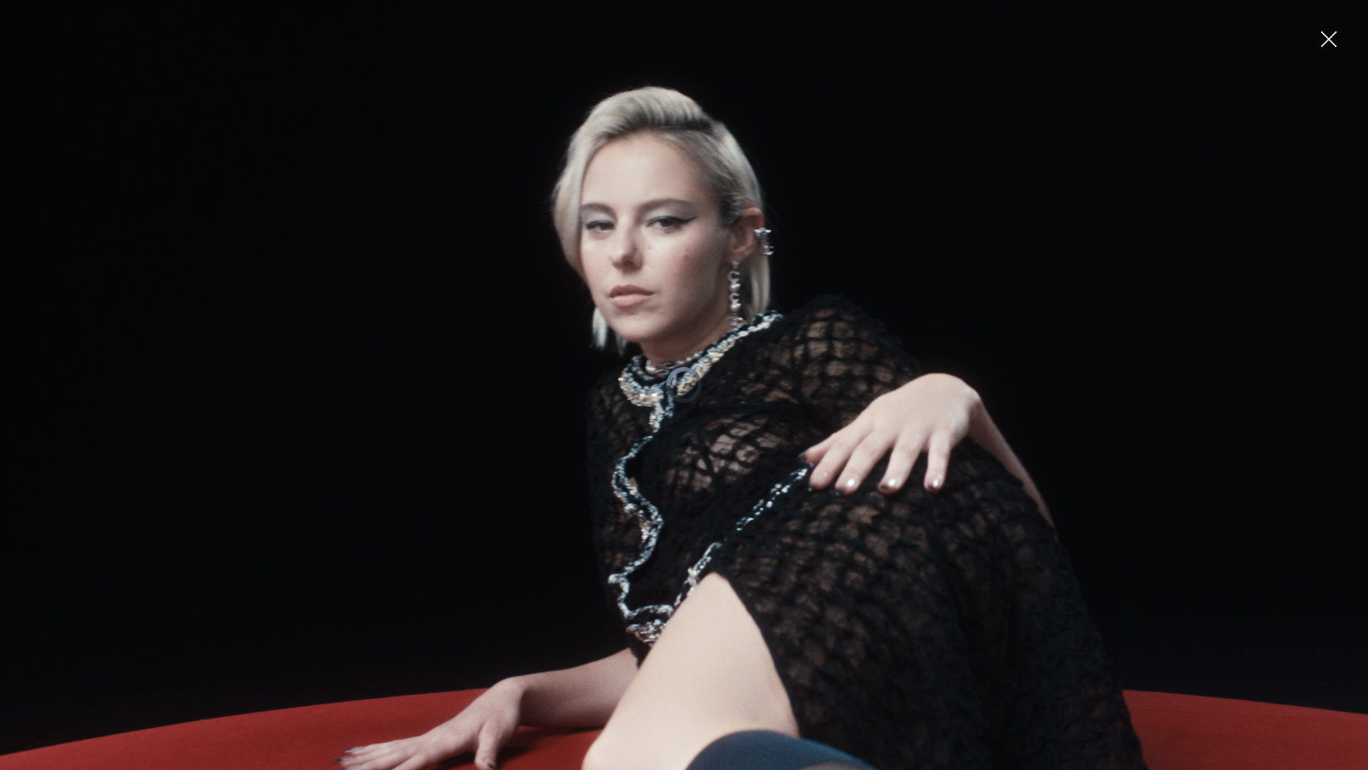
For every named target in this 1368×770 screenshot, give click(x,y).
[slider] (681, 760)
